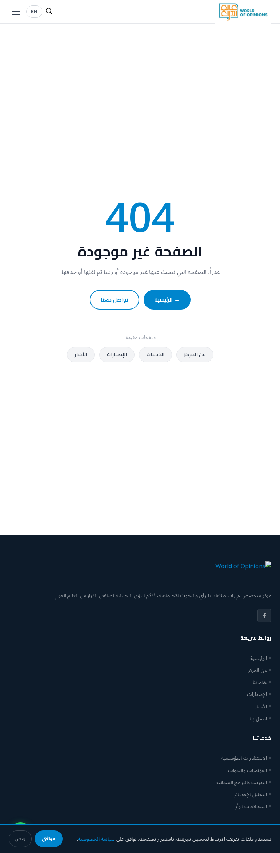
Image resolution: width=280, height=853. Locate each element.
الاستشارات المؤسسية (244, 757)
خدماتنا (260, 682)
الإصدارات (117, 354)
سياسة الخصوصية (96, 838)
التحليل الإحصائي (250, 794)
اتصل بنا (258, 718)
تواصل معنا (114, 299)
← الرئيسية (167, 299)
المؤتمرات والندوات (247, 770)
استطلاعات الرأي (250, 806)
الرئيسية (258, 658)
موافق (48, 838)
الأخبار (81, 354)
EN (34, 11)
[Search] (48, 11)
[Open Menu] (16, 11)
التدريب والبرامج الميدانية (241, 782)
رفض (20, 838)
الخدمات (155, 354)
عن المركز (195, 354)
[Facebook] (264, 615)
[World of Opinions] (243, 12)
